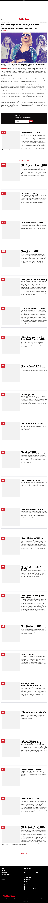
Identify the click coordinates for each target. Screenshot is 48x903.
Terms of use (4, 876)
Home (2, 22)
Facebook (28, 879)
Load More (24, 853)
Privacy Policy (4, 872)
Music (5, 22)
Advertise (3, 870)
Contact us (3, 879)
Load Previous (24, 128)
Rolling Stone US (7, 110)
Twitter (27, 881)
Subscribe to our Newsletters (32, 888)
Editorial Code (4, 877)
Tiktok (27, 883)
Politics (36, 872)
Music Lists (9, 22)
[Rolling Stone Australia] (24, 19)
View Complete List (24, 160)
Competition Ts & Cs (5, 874)
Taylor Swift (4, 68)
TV (35, 870)
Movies (25, 872)
